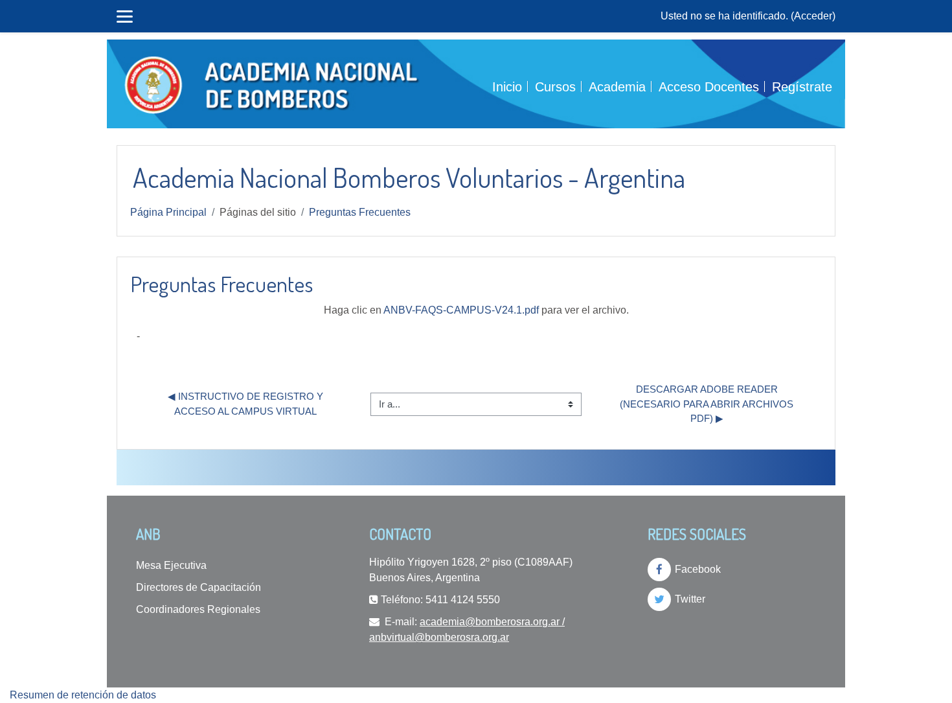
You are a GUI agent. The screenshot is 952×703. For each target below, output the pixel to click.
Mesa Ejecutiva (171, 565)
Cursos (555, 87)
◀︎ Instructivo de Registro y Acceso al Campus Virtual (246, 404)
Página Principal (168, 212)
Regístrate (802, 87)
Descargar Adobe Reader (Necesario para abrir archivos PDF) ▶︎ (708, 404)
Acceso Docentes (709, 87)
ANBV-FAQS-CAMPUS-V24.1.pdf (461, 310)
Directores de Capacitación (198, 587)
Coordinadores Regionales (198, 609)
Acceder (813, 15)
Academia (617, 87)
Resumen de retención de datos (83, 694)
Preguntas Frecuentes (360, 212)
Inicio (507, 87)
